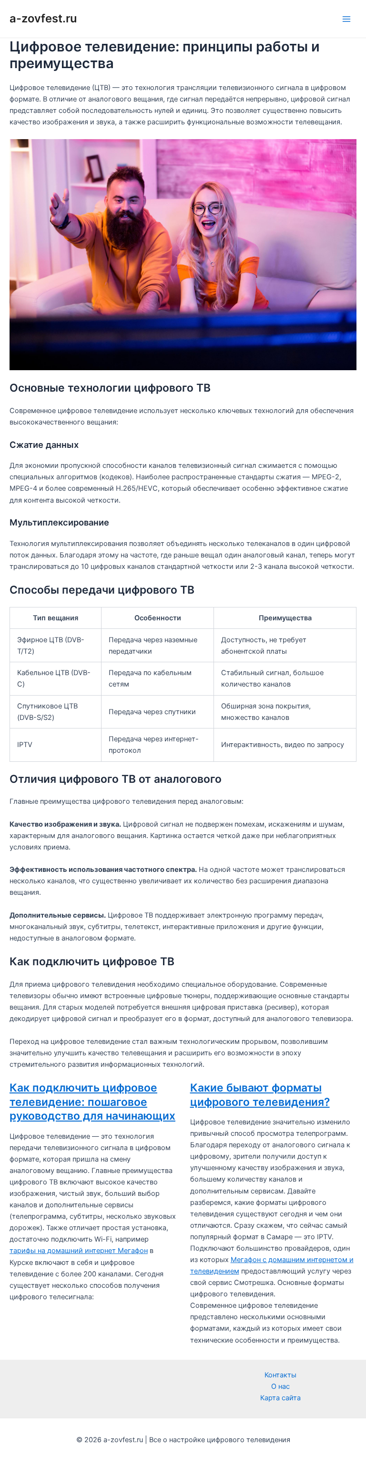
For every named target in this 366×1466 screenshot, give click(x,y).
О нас (280, 1386)
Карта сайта (280, 1398)
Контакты (280, 1375)
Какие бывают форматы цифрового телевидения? (260, 1095)
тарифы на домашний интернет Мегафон (79, 1250)
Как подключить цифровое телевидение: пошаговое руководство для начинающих (92, 1101)
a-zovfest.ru (43, 18)
